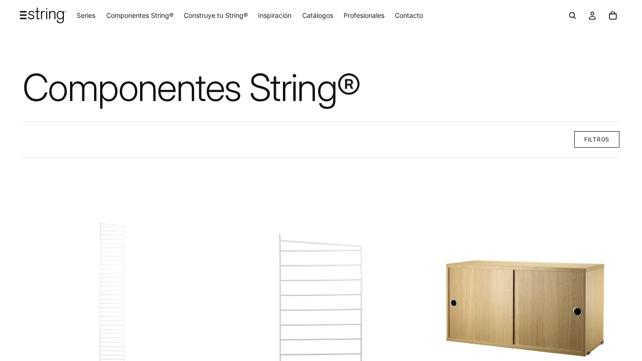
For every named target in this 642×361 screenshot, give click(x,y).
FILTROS (597, 139)
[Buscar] (572, 15)
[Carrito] (613, 15)
